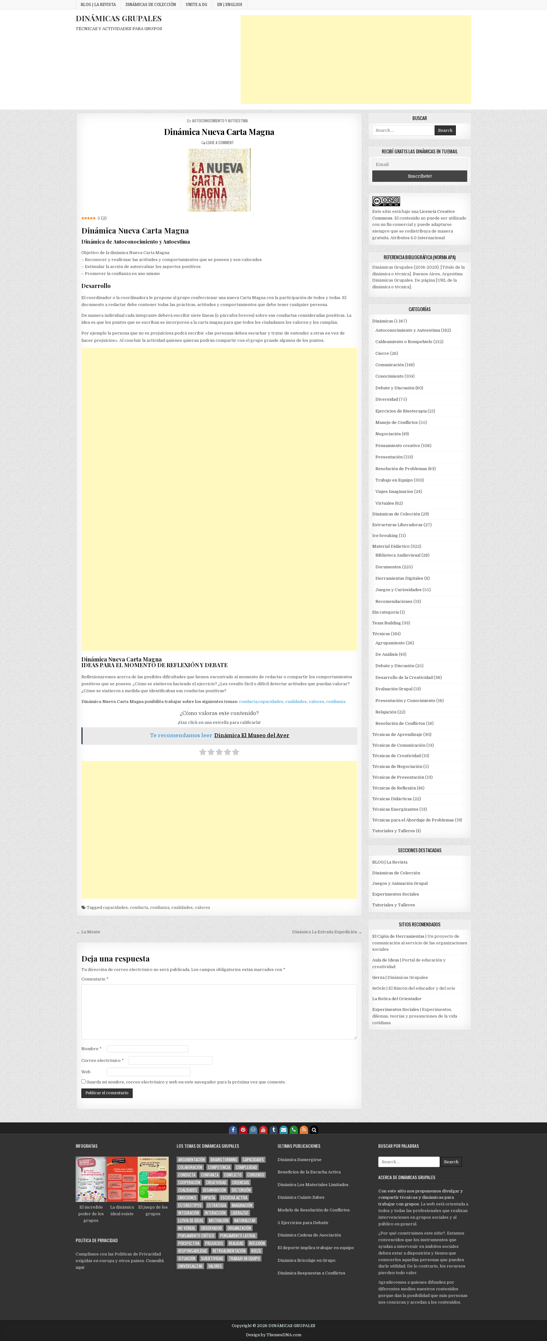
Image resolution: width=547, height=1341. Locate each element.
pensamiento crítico (196, 1236)
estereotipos (190, 1205)
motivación (219, 1220)
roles (256, 1251)
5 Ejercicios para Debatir (303, 1222)
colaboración (190, 1167)
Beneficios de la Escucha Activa (309, 1172)
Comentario (95, 979)
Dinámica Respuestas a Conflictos (311, 1273)
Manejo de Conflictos (396, 422)
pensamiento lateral (238, 1236)
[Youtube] (263, 1130)
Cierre (382, 353)
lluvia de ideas (190, 1220)
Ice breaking (385, 535)
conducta (248, 701)
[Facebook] (233, 1130)
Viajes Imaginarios (394, 491)
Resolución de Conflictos (400, 723)
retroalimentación (229, 1251)
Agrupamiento (390, 643)
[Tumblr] (273, 1130)
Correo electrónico (102, 1060)
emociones (187, 1198)
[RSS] (304, 1130)
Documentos (388, 567)
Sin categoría (385, 612)
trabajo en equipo (244, 1258)
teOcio (379, 988)
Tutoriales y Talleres (393, 830)
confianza (335, 701)
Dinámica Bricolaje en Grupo (307, 1260)
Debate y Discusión (394, 388)
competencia (219, 1167)
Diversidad (386, 399)
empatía (208, 1198)
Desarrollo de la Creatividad (404, 677)
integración (188, 1213)
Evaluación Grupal (393, 688)
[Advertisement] (356, 59)
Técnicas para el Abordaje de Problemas (413, 820)
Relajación (385, 712)
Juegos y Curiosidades (398, 589)
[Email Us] (284, 1130)
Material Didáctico (391, 546)
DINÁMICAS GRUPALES (119, 18)
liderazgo (239, 1213)
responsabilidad (192, 1251)
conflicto (233, 1175)
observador (211, 1228)
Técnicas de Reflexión (394, 788)
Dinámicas (382, 321)
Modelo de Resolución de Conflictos (314, 1210)
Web (86, 1072)
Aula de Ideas (385, 960)
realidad (236, 1243)
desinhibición (214, 1190)
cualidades (296, 701)
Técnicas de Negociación (397, 766)
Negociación (388, 433)
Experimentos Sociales (395, 894)
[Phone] (294, 1130)
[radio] (202, 753)
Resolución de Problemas (401, 468)
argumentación (191, 1160)
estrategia (216, 1205)
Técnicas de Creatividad (396, 755)
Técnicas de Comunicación (398, 745)
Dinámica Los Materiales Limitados (313, 1184)
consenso (255, 1175)
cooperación (189, 1182)
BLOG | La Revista (98, 4)
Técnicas (381, 633)
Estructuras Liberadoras (397, 524)
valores (316, 701)
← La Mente (88, 931)
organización (239, 1228)
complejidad (246, 1167)
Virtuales (384, 503)
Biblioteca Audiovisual (397, 555)
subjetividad (212, 1258)
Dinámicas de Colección (151, 4)
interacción (215, 1213)
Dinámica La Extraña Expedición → (327, 931)
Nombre (91, 1048)
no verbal (186, 1228)
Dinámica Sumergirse (300, 1159)
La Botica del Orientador (397, 998)
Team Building (386, 623)
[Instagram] (253, 1130)
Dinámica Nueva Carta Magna (219, 131)
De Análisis (386, 654)
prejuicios (214, 1243)
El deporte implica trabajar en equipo (316, 1247)
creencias (240, 1182)
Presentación (389, 457)
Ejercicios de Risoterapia (401, 411)
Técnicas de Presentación (398, 777)
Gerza (378, 977)
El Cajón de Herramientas (398, 936)
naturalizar (244, 1220)
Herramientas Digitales (399, 578)
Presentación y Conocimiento (405, 700)
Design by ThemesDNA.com (273, 1335)
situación (186, 1258)
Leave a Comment (220, 142)
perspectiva (188, 1243)
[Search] (314, 1130)
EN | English (229, 4)
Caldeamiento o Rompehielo (403, 341)
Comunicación (389, 364)
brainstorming (224, 1160)
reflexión (257, 1243)
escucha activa (234, 1198)
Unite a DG (196, 4)
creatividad (216, 1182)
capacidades (270, 701)
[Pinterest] (243, 1130)
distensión (241, 1190)
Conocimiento (389, 376)
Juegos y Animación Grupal (400, 883)
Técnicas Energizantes (395, 809)
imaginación (242, 1205)
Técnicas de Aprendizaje (397, 734)
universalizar (190, 1266)
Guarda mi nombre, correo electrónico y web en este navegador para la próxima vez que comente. (186, 1082)
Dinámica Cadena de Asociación (309, 1235)
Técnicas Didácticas (392, 798)
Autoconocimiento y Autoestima (220, 120)
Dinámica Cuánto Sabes (301, 1197)
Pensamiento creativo (397, 445)
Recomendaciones (393, 601)
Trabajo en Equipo (394, 480)
